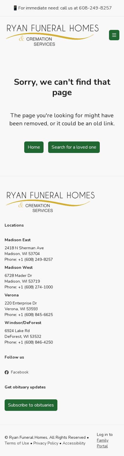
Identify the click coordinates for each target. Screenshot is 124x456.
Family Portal (102, 443)
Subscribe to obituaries (31, 405)
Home (34, 147)
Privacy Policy (45, 443)
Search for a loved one (74, 147)
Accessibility (74, 443)
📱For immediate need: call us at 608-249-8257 (62, 8)
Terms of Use (17, 443)
